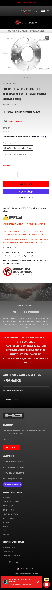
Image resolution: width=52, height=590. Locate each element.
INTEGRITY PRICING (9, 518)
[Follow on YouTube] (17, 562)
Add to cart (26, 184)
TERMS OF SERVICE (9, 510)
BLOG (4, 531)
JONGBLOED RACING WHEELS (12, 555)
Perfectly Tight (10, 83)
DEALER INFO (7, 498)
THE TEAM (6, 522)
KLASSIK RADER (8, 551)
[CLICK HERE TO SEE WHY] (18, 271)
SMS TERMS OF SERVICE (10, 514)
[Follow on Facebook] (4, 562)
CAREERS (6, 535)
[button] (42, 11)
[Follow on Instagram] (10, 562)
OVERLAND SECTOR (9, 547)
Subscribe (11, 448)
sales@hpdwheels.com (14, 479)
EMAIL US (5, 526)
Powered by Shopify (32, 574)
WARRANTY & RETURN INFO (12, 502)
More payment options (26, 198)
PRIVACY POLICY (8, 506)
